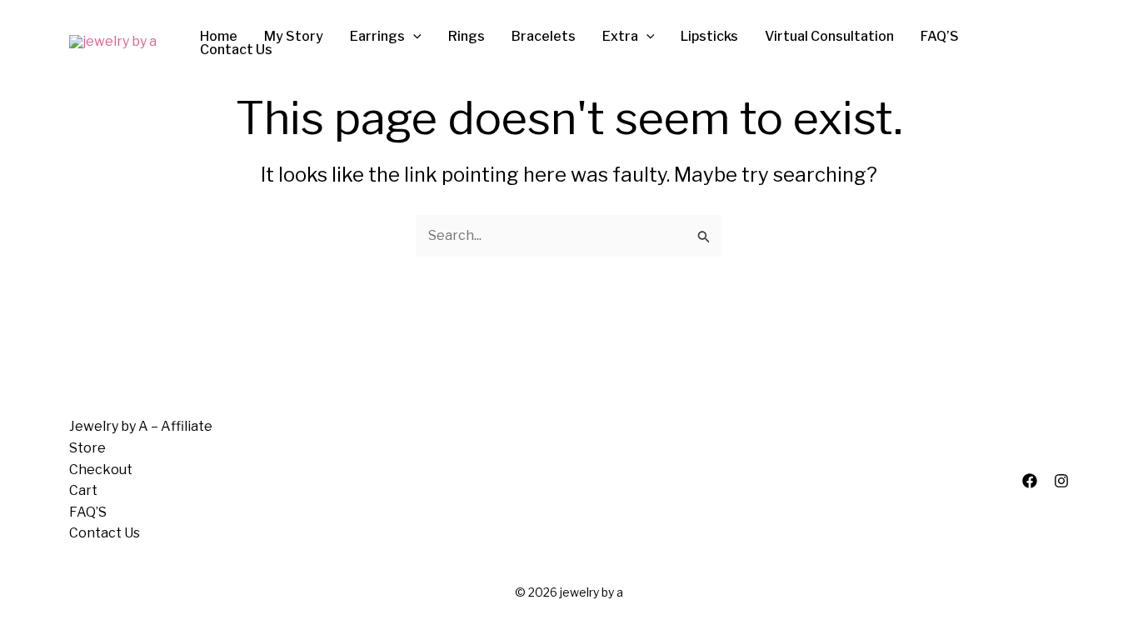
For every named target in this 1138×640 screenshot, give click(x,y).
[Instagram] (1061, 480)
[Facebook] (1029, 480)
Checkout (100, 470)
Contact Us (104, 533)
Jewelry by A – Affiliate (140, 426)
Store (87, 448)
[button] (413, 36)
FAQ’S (88, 512)
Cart (83, 490)
